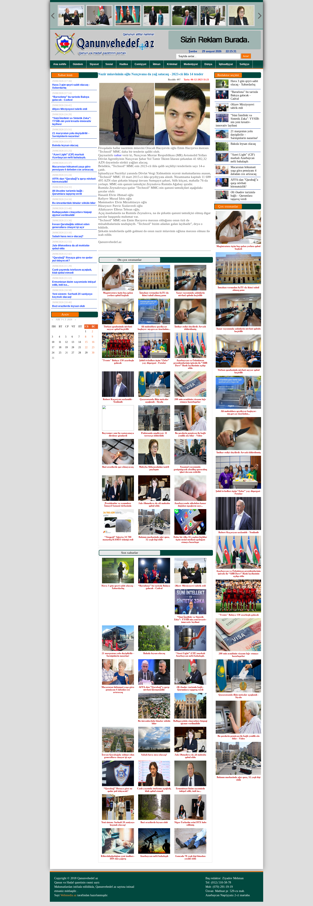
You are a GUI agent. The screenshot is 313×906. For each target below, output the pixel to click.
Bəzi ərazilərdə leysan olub (154, 822)
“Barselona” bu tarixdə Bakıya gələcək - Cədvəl (154, 586)
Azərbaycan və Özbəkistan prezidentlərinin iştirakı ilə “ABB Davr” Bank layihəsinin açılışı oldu (190, 364)
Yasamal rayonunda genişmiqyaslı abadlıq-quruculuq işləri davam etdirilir (190, 469)
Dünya (208, 64)
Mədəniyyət (191, 64)
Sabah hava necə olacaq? (154, 754)
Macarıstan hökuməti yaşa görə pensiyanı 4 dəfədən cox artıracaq (118, 689)
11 (60, 342)
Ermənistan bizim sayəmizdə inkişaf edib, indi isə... (190, 789)
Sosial (109, 64)
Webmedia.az (68, 895)
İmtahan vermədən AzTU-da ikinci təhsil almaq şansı (154, 294)
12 (66, 342)
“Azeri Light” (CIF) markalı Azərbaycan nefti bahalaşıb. (190, 654)
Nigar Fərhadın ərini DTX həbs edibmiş (190, 823)
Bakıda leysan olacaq (154, 653)
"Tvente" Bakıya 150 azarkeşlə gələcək (118, 361)
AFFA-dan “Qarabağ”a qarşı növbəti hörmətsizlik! (154, 688)
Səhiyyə (244, 64)
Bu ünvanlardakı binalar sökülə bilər (154, 722)
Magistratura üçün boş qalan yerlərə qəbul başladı (118, 294)
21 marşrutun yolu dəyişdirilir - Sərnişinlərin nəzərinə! (118, 654)
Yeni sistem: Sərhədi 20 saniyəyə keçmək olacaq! (117, 823)
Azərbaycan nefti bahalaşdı (154, 856)
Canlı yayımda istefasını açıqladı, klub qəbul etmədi (154, 789)
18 (60, 347)
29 (86, 352)
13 (73, 342)
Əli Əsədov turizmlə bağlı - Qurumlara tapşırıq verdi (190, 688)
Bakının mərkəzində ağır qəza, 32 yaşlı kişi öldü (154, 538)
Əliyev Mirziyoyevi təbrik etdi (190, 585)
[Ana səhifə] (107, 59)
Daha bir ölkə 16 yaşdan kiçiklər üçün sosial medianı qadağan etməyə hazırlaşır (190, 539)
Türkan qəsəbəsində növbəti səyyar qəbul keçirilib (118, 327)
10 (53, 342)
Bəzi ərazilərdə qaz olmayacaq (118, 467)
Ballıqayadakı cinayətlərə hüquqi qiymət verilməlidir (190, 722)
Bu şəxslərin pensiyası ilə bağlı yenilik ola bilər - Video (190, 434)
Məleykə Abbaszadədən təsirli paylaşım (154, 468)
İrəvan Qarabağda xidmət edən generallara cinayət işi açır (118, 755)
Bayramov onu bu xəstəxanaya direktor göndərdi (118, 434)
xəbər (118, 155)
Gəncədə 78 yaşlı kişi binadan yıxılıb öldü (190, 857)
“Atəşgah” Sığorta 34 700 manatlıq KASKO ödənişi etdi (118, 538)
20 (73, 347)
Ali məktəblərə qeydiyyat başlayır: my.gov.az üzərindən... (154, 327)
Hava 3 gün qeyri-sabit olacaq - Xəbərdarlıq (118, 586)
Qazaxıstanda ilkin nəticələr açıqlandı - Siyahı (154, 400)
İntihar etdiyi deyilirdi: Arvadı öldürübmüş (190, 327)
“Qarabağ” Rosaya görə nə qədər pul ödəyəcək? (118, 789)
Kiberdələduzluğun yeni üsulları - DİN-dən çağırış (118, 857)
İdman (156, 64)
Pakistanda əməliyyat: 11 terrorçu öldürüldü (154, 434)
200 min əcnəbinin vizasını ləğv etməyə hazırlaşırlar (190, 400)
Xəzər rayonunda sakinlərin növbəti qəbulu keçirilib (190, 294)
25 (60, 352)
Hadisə (123, 64)
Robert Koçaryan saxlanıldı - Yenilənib (118, 400)
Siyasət (94, 64)
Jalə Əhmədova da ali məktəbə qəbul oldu (154, 504)
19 (66, 347)
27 (73, 352)
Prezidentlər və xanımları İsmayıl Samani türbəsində (117, 504)
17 (53, 347)
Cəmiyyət (140, 64)
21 (79, 347)
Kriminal (172, 64)
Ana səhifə (59, 64)
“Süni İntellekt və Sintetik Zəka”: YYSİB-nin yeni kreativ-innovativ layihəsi (190, 619)
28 (79, 352)
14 (79, 342)
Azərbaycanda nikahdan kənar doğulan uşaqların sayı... (190, 504)
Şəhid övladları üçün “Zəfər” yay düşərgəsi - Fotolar (154, 361)
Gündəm (78, 64)
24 (53, 352)
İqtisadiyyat (226, 64)
